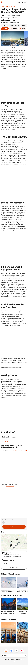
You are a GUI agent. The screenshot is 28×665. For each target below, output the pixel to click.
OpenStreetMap (18, 550)
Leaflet (11, 550)
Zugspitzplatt (18, 450)
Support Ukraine (20, 659)
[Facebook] (11, 650)
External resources (9, 437)
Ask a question (5, 441)
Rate (23, 28)
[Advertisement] (14, 85)
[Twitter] (17, 650)
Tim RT (14, 47)
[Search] (19, 2)
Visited (15, 28)
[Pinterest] (22, 650)
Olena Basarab (10, 486)
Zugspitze (7, 450)
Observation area (14, 25)
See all (6, 43)
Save (5, 28)
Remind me (15, 526)
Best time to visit (8, 6)
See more (15, 567)
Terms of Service (18, 662)
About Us (6, 659)
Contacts (12, 659)
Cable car (4, 25)
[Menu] (24, 2)
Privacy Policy (9, 662)
